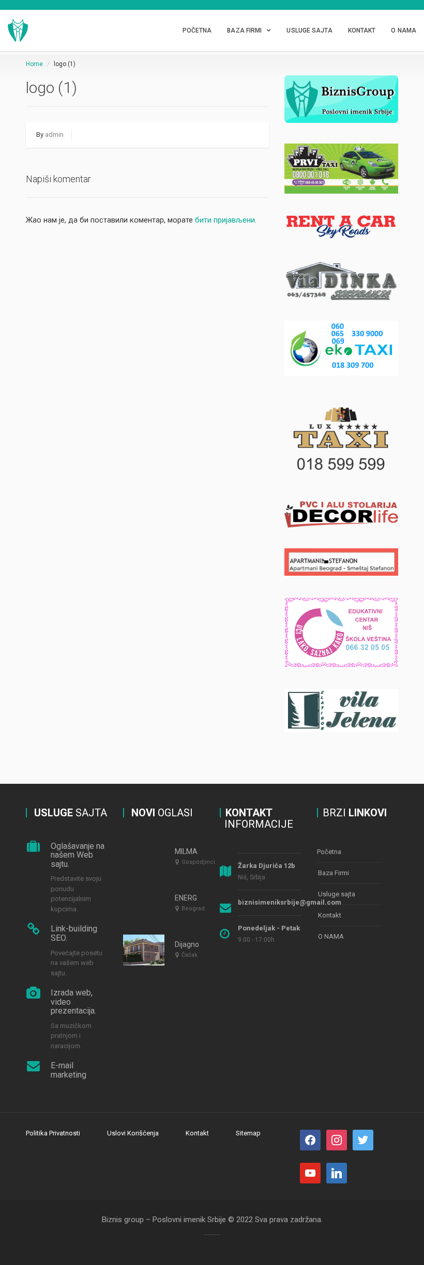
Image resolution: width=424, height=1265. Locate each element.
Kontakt (362, 30)
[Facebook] (310, 1139)
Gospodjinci (198, 862)
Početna (197, 30)
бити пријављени (225, 220)
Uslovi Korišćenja (133, 1133)
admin (54, 134)
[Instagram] (336, 1139)
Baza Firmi (244, 30)
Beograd (193, 908)
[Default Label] (363, 1139)
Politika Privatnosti (53, 1133)
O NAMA (403, 30)
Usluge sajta (309, 30)
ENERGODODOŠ (200, 898)
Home (34, 64)
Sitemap (248, 1133)
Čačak (189, 955)
